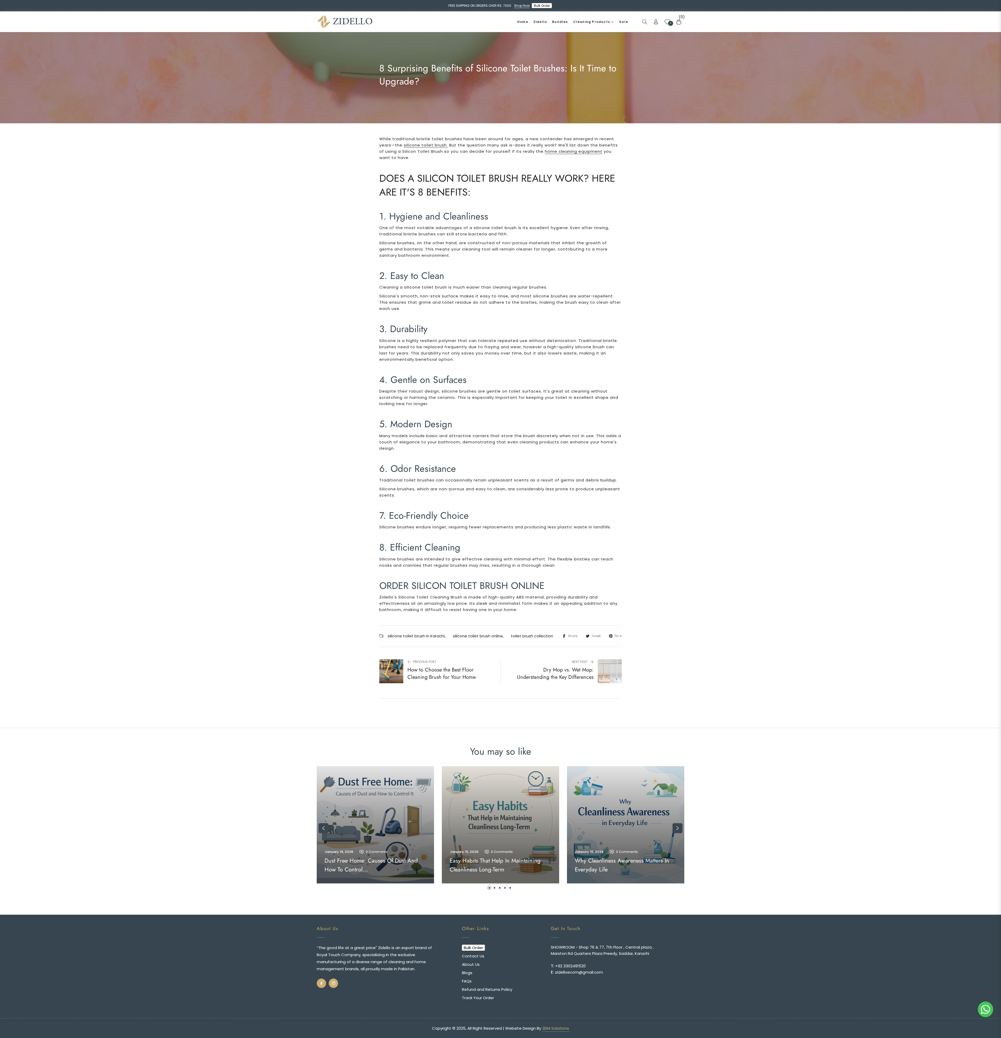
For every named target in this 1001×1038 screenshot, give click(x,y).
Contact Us (473, 956)
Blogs (467, 972)
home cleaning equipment (573, 151)
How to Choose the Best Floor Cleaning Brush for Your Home (441, 673)
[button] (644, 21)
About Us (471, 964)
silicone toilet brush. (426, 145)
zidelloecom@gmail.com (578, 972)
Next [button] (677, 828)
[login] (655, 21)
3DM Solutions (555, 1028)
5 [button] (510, 888)
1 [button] (489, 888)
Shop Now (522, 5)
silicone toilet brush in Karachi (416, 636)
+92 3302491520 (570, 966)
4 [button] (505, 888)
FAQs (467, 981)
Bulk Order (544, 5)
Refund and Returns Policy (487, 989)
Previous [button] (323, 828)
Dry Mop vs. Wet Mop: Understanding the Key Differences (555, 673)
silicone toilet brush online (478, 636)
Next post (580, 662)
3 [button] (499, 888)
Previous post (424, 662)
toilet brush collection (532, 636)
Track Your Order (478, 997)
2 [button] (494, 888)
